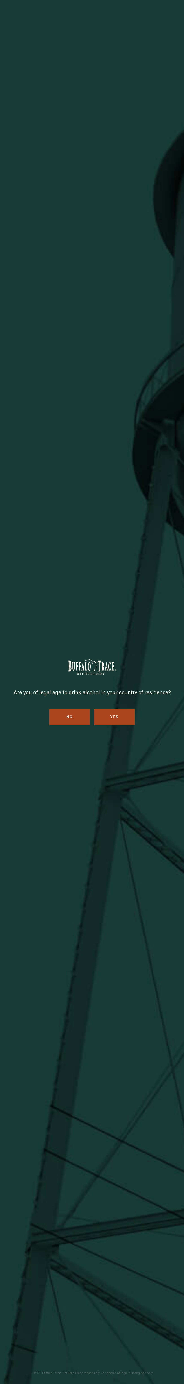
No (69, 717)
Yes (114, 717)
